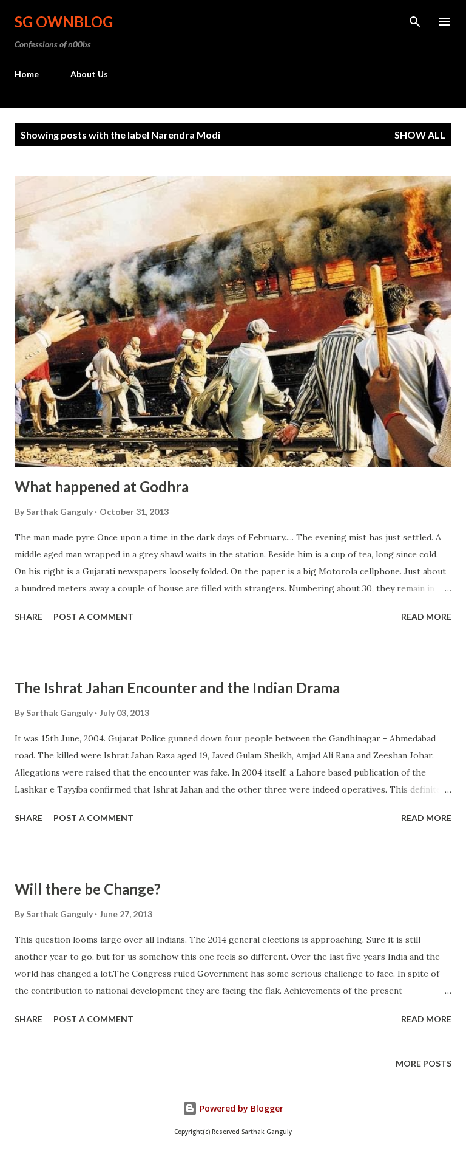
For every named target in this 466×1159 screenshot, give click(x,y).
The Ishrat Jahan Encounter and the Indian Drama (177, 687)
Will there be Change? (88, 889)
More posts (423, 1063)
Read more (426, 616)
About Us (89, 74)
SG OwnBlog (64, 21)
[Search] (415, 22)
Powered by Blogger (240, 1108)
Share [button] (28, 616)
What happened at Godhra (102, 486)
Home (27, 74)
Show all (419, 134)
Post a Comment (93, 616)
